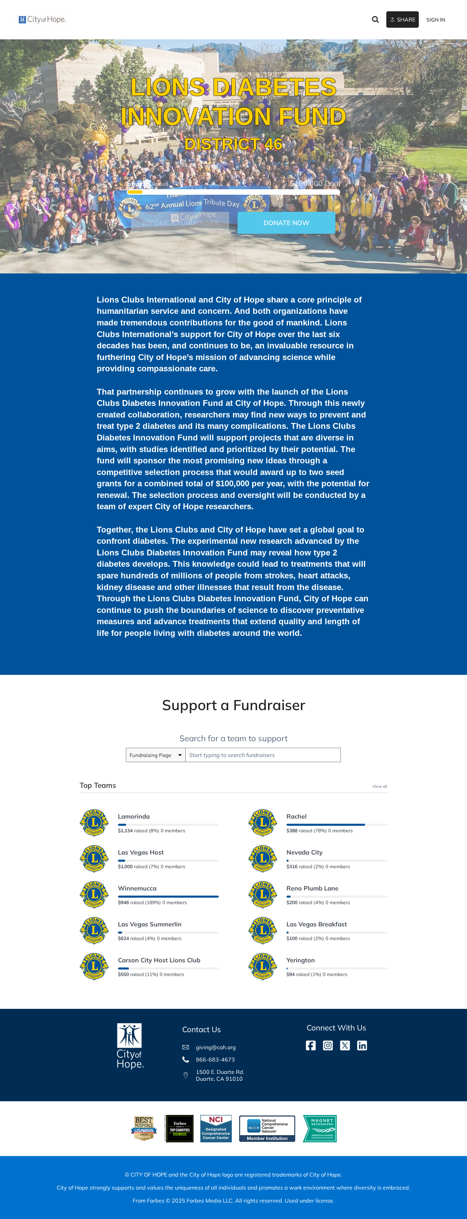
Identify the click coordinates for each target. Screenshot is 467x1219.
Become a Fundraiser (180, 223)
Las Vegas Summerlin (150, 924)
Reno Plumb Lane (312, 888)
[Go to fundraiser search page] (375, 20)
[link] (41, 19)
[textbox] (263, 755)
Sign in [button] (435, 19)
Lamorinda (134, 816)
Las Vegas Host (141, 852)
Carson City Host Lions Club (159, 960)
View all (379, 786)
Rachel (296, 816)
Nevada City (304, 852)
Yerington (300, 960)
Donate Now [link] (286, 223)
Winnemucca (137, 888)
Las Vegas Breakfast (316, 924)
